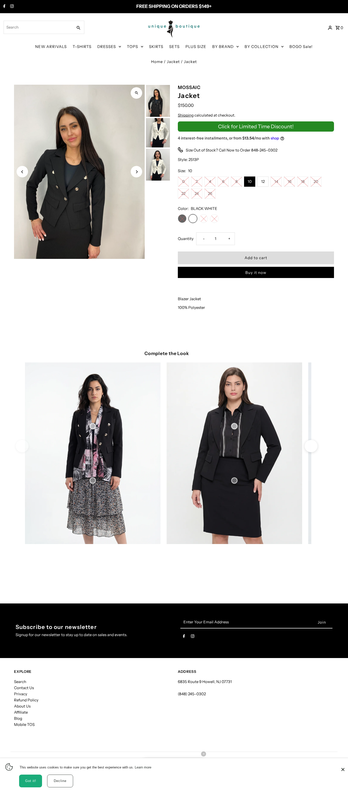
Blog (18, 718)
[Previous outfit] (22, 446)
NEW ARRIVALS (51, 46)
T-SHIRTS (82, 46)
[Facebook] (3, 7)
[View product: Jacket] (93, 426)
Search (20, 681)
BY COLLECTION (261, 46)
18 (303, 181)
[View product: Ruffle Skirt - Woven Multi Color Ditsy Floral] (93, 480)
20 (316, 181)
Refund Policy (26, 700)
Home (157, 61)
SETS (174, 46)
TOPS (132, 46)
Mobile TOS (24, 724)
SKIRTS (156, 46)
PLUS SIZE (195, 46)
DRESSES (106, 46)
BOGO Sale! (301, 46)
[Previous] (22, 172)
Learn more (143, 767)
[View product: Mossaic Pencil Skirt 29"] (234, 480)
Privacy (20, 693)
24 (197, 193)
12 (263, 181)
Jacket (173, 61)
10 (250, 181)
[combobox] (38, 27)
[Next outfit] (311, 446)
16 (289, 181)
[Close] (342, 767)
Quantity (186, 238)
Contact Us (24, 687)
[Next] (136, 172)
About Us (22, 706)
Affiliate (21, 712)
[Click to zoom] (136, 93)
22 (183, 193)
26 (210, 193)
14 (276, 181)
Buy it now (255, 272)
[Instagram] (11, 7)
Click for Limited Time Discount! (255, 126)
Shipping (186, 115)
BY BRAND (223, 46)
